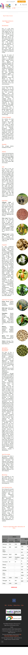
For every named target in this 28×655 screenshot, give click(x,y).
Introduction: (5, 25)
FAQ (6, 605)
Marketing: (4, 475)
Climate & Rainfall (6, 117)
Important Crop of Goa (7, 299)
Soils (3, 167)
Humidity (4, 144)
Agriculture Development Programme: (5, 349)
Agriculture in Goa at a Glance (7, 21)
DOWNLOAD (14, 587)
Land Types (4, 200)
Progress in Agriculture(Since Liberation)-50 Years (14, 527)
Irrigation (4, 245)
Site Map (10, 605)
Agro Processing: (6, 454)
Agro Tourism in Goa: (7, 487)
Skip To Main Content (8, 15)
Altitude (4, 151)
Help (22, 605)
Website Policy (16, 605)
